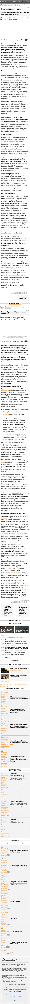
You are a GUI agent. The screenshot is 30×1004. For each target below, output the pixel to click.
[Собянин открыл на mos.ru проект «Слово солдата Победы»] (5, 698)
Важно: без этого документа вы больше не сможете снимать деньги (6, 629)
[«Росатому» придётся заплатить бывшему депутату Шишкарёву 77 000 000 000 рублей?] (5, 865)
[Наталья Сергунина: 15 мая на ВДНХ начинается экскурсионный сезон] (5, 742)
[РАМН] (5, 952)
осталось (11, 553)
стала (3, 462)
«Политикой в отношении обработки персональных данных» (15, 995)
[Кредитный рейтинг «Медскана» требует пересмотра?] (5, 851)
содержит (4, 518)
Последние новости (15, 637)
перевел (15, 447)
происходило (5, 390)
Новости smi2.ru (4, 635)
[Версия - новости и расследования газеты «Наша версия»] (5, 2)
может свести (14, 572)
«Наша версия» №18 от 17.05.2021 (21, 291)
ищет (20, 476)
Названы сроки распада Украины (22, 630)
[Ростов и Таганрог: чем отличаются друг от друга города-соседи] (5, 919)
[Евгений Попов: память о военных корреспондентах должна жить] (5, 710)
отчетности (6, 414)
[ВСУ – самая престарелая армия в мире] (5, 931)
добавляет (19, 580)
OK (15, 1001)
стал (22, 365)
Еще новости (15, 661)
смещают (15, 493)
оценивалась (20, 379)
